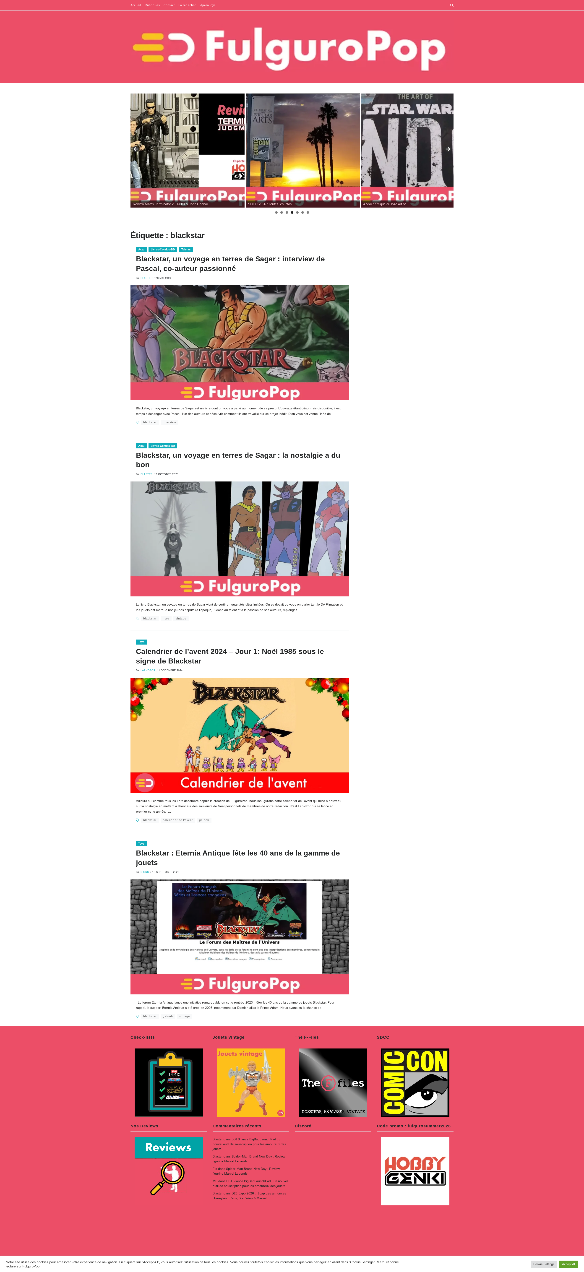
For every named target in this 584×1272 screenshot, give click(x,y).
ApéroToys (208, 5)
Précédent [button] (136, 149)
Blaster (147, 278)
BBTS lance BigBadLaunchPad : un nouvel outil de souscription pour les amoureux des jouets (249, 1144)
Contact (169, 5)
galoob (204, 820)
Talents (186, 249)
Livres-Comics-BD (163, 249)
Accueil (135, 5)
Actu (141, 249)
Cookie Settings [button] (543, 1264)
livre (166, 618)
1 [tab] (276, 212)
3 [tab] (287, 212)
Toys (141, 642)
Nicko (145, 872)
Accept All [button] (569, 1264)
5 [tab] (297, 212)
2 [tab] (281, 212)
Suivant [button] (447, 149)
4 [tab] (292, 212)
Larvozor (148, 670)
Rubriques (152, 5)
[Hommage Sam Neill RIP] (418, 151)
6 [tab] (302, 212)
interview (169, 422)
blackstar (149, 422)
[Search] (452, 5)
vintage (181, 618)
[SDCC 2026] (187, 151)
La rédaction (187, 5)
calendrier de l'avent (178, 820)
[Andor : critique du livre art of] (303, 151)
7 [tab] (308, 212)
